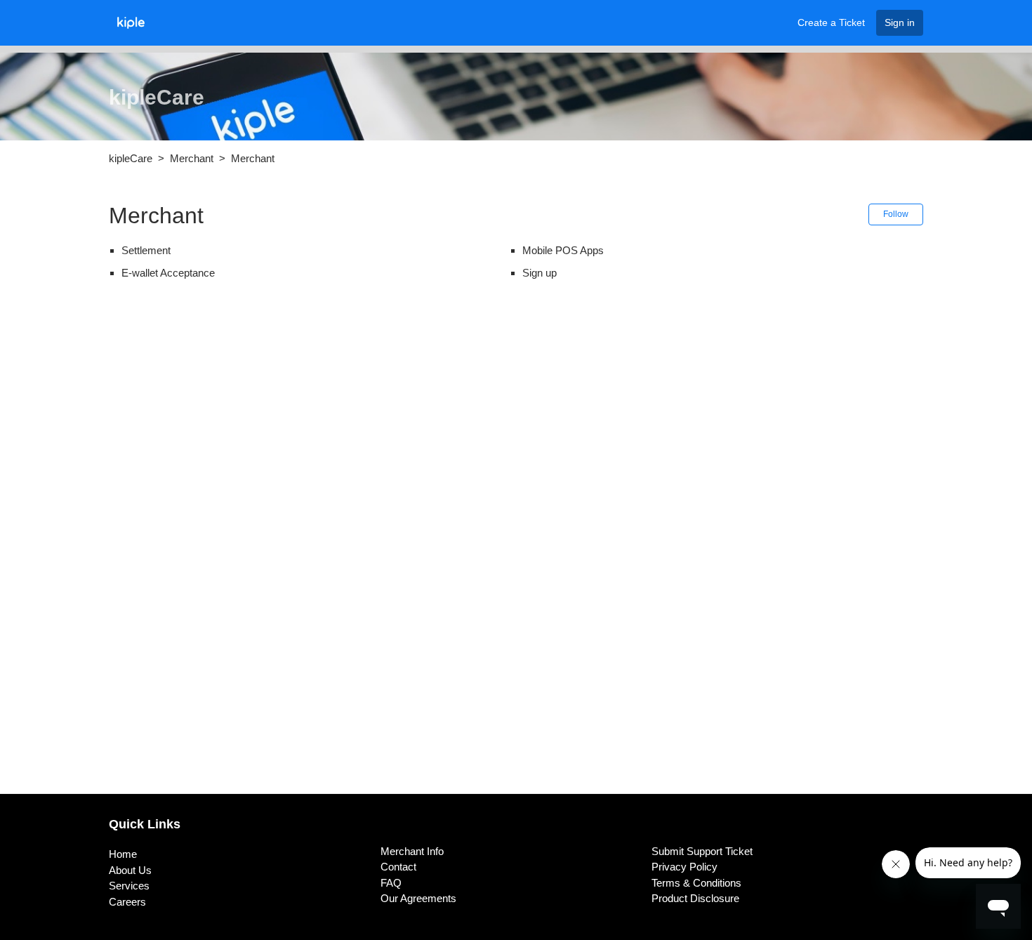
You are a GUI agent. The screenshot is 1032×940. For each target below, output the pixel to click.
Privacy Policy (684, 867)
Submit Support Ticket (702, 851)
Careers (127, 902)
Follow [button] (895, 214)
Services (129, 886)
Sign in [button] (900, 22)
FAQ (391, 883)
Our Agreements (418, 898)
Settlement (146, 250)
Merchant (191, 158)
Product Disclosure (695, 898)
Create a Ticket (831, 22)
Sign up (539, 273)
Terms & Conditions (696, 883)
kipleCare (130, 158)
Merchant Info (412, 851)
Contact (398, 867)
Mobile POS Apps (563, 250)
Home (123, 854)
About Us (130, 870)
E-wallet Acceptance (168, 273)
